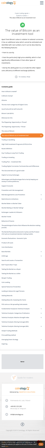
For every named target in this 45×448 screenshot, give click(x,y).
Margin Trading (7, 278)
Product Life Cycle (7, 243)
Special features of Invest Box (11, 287)
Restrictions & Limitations (10, 199)
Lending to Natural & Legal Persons (13, 291)
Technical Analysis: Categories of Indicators (16, 313)
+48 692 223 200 (16, 406)
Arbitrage (5, 256)
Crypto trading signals (21, 13)
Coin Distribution (7, 247)
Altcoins (4, 100)
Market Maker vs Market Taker (11, 203)
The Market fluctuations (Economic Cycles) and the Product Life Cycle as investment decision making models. (20, 233)
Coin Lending (6, 282)
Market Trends (6, 217)
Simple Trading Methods (9, 331)
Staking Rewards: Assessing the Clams (14, 300)
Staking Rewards (7, 295)
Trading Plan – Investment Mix (11, 162)
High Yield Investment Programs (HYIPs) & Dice (17, 144)
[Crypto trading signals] (9, 2)
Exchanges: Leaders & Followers (12, 212)
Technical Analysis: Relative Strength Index (15, 317)
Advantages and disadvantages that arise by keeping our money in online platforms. (20, 180)
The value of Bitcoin (8, 131)
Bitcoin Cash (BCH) (8, 113)
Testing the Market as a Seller (11, 273)
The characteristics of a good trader (13, 171)
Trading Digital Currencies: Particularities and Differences (20, 166)
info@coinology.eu (16, 414)
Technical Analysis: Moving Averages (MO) (15, 322)
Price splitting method (9, 335)
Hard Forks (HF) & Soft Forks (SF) (12, 109)
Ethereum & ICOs (7, 118)
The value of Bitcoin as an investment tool (15, 135)
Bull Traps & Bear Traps (9, 265)
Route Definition (7, 149)
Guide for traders (25, 377)
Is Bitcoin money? (7, 96)
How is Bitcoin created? (9, 91)
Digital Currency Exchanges (10, 175)
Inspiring (4, 344)
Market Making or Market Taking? (12, 208)
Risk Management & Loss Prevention (13, 195)
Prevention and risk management (12, 190)
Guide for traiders (21, 16)
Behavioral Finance (8, 221)
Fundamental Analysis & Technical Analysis (16, 309)
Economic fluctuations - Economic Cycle (14, 238)
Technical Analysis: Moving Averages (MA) (15, 326)
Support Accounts (7, 186)
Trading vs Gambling (8, 140)
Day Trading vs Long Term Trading (13, 153)
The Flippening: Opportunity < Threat (13, 127)
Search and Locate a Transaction (12, 260)
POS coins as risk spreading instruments (14, 304)
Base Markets (6, 252)
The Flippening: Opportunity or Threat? (14, 122)
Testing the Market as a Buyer (11, 269)
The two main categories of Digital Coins (15, 105)
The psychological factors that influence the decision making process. (21, 226)
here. (6, 446)
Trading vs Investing (8, 157)
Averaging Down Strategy (10, 339)
